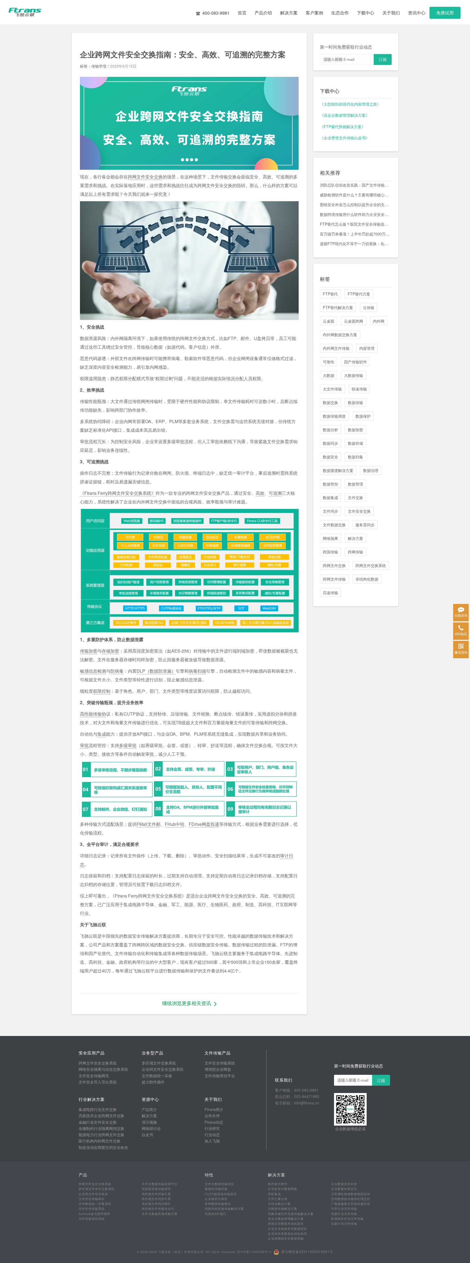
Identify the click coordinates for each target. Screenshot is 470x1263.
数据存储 (355, 443)
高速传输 (330, 592)
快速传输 (359, 389)
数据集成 (330, 497)
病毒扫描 (197, 671)
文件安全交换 (359, 511)
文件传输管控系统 (92, 1218)
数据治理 (370, 470)
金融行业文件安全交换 (98, 1122)
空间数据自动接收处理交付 (350, 1198)
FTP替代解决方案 (338, 307)
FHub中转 (174, 824)
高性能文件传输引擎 (156, 1194)
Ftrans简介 (214, 1109)
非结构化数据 (366, 579)
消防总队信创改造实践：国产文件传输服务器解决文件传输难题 (356, 184)
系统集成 (274, 1194)
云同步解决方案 (279, 1203)
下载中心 (365, 13)
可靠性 (328, 361)
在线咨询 (461, 615)
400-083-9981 (216, 13)
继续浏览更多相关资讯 (186, 1002)
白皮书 (147, 1134)
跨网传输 (355, 552)
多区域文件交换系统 (159, 1063)
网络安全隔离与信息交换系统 (103, 1069)
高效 (260, 493)
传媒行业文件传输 (344, 1213)
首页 (242, 13)
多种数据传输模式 (218, 1203)
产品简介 (149, 1109)
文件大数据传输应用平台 (160, 1184)
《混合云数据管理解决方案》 (344, 115)
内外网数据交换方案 (340, 334)
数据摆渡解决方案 (338, 470)
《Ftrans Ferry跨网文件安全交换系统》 (118, 493)
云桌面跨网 (353, 321)
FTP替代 (330, 294)
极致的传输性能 (216, 1188)
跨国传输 (330, 552)
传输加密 (88, 651)
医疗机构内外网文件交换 (99, 1141)
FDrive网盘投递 (204, 824)
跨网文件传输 (334, 579)
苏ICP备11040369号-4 (254, 1251)
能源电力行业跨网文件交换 (101, 1134)
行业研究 (212, 1128)
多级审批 (128, 745)
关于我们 (391, 13)
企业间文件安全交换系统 (163, 1069)
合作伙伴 (212, 1115)
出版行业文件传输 (344, 1223)
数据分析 (330, 429)
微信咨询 (461, 652)
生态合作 (340, 13)
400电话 (461, 633)
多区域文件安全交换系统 (97, 1188)
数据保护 (363, 416)
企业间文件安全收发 (93, 1194)
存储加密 (110, 651)
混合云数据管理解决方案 (286, 1218)
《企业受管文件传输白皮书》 (344, 137)
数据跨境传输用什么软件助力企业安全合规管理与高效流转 (356, 214)
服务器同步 (365, 524)
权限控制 (101, 691)
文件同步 (330, 511)
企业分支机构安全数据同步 (287, 1228)
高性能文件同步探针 (156, 1203)
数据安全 (330, 456)
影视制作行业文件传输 (347, 1218)
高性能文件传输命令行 (158, 1208)
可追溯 (275, 493)
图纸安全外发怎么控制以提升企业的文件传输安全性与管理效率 (356, 204)
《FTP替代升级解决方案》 (342, 126)
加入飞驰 (212, 1141)
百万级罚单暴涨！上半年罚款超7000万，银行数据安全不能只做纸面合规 (356, 233)
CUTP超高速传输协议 (221, 1194)
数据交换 (330, 402)
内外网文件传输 (336, 348)
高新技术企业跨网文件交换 (101, 1115)
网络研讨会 (151, 1128)
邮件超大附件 (277, 1184)
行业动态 (212, 1134)
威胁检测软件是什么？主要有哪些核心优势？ (356, 194)
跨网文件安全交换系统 (98, 1063)
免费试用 (445, 13)
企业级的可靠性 (216, 1198)
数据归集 (355, 456)
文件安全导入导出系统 (98, 1082)
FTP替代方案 (359, 294)
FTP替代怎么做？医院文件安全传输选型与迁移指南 (356, 224)
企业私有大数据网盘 (282, 1188)
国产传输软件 (355, 361)
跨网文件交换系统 (370, 565)
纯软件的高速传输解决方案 (224, 1208)
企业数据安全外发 (344, 1184)
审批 (84, 745)
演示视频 (149, 1122)
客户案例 (314, 13)
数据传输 (355, 402)
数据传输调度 (334, 416)
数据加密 (355, 429)
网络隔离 (330, 538)
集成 (101, 734)
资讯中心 (416, 13)
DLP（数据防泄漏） (156, 671)
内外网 (378, 321)
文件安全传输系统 (220, 1063)
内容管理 (367, 348)
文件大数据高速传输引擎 (160, 1213)
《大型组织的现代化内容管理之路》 (350, 104)
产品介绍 (263, 12)
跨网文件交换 (334, 565)
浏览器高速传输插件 (156, 1188)
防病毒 (116, 671)
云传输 (368, 307)
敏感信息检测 (93, 671)
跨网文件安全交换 (145, 177)
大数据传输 (353, 375)
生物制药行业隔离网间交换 (101, 1128)
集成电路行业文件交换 (98, 1109)
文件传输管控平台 (220, 1075)
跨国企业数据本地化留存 (286, 1223)
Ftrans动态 (214, 1122)
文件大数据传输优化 (219, 1184)
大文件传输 (332, 389)
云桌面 (328, 321)
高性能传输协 (93, 714)
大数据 (328, 375)
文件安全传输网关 (94, 1075)
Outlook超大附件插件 (94, 1213)
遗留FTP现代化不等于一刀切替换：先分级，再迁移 (356, 243)
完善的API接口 (216, 1213)
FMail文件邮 (148, 824)
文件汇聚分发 (277, 1198)
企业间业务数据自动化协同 (287, 1233)
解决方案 (289, 13)
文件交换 (355, 497)
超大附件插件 (153, 1082)
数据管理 (355, 484)
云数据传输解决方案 (282, 1208)
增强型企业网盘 (218, 1069)
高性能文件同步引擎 (156, 1198)
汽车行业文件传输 (344, 1208)
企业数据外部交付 (344, 1188)
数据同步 (330, 443)
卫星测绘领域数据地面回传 (350, 1194)
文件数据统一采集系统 (95, 1203)
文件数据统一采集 (157, 1075)
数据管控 (330, 484)
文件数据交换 (334, 524)
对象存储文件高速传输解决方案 (291, 1213)
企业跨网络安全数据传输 (286, 1238)
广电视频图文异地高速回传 (350, 1203)
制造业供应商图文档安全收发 (103, 1147)
